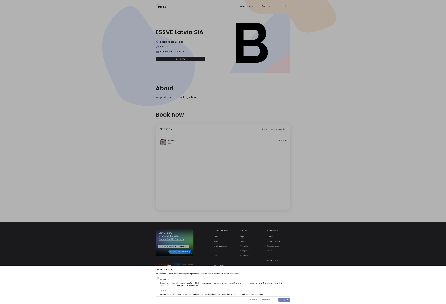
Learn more (234, 273)
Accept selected (268, 300)
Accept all (284, 300)
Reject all (253, 300)
